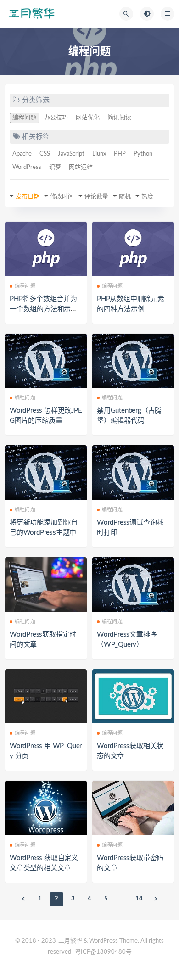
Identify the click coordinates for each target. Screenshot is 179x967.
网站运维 (81, 167)
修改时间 (62, 197)
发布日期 (27, 197)
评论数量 (96, 197)
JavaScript (71, 154)
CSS (44, 154)
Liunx (99, 154)
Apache (22, 154)
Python (143, 154)
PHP (120, 154)
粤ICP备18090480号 (103, 952)
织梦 (55, 167)
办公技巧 (56, 118)
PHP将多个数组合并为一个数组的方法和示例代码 (44, 309)
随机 (125, 197)
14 (139, 899)
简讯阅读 (119, 118)
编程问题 (24, 118)
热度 (147, 197)
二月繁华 (70, 941)
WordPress (26, 167)
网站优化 (88, 118)
